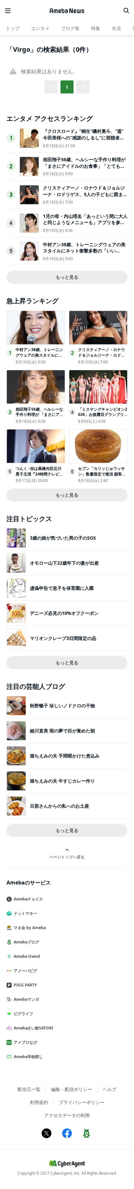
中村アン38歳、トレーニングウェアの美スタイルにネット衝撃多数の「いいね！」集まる (84, 250)
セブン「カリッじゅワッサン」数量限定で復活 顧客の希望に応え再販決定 (102, 474)
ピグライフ (23, 1013)
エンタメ (40, 28)
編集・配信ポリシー (71, 1089)
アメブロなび (25, 1042)
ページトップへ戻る (67, 856)
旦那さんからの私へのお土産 (59, 806)
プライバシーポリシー (81, 1102)
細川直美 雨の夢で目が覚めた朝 (62, 731)
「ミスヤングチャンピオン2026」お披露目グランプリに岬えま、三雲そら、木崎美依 (102, 417)
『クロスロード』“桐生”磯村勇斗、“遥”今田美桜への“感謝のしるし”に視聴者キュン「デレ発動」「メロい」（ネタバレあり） (84, 140)
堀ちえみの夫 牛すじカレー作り (62, 781)
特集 (95, 28)
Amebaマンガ (26, 999)
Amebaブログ (26, 942)
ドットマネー (25, 913)
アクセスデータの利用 (67, 1115)
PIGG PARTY (25, 985)
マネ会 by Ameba (30, 927)
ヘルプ (109, 1089)
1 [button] (67, 87)
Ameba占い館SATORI (33, 1028)
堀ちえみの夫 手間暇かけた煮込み (65, 756)
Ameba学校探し (28, 1056)
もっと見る (67, 277)
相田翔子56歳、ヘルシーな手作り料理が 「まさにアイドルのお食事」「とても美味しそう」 (84, 165)
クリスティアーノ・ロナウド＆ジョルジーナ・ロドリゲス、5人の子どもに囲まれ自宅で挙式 (85, 194)
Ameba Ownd (27, 956)
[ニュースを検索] (126, 11)
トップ (13, 28)
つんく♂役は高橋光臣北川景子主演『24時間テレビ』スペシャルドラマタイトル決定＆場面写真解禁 (39, 477)
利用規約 (39, 1102)
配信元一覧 (29, 1089)
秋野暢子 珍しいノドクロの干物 (62, 705)
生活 (116, 28)
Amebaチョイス (28, 899)
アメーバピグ (25, 970)
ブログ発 (70, 28)
